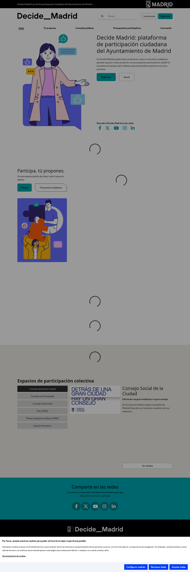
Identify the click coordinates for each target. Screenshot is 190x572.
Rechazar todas (158, 567)
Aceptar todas (179, 567)
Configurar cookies (135, 567)
